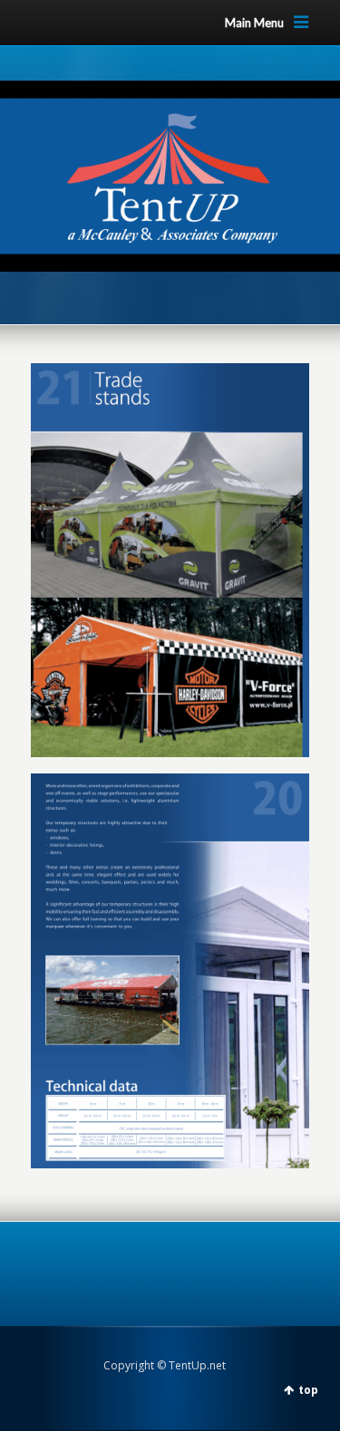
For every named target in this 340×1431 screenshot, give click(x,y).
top (308, 1389)
